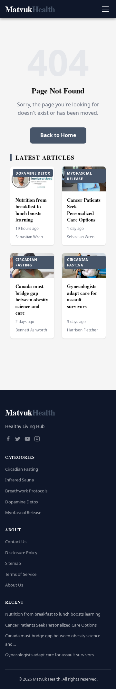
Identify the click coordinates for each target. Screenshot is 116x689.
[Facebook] (8, 439)
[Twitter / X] (18, 439)
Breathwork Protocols (26, 491)
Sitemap (13, 563)
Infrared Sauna (19, 480)
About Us (14, 585)
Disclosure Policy (21, 552)
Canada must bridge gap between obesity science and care (31, 299)
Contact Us (15, 541)
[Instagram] (37, 439)
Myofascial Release (23, 512)
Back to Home (58, 135)
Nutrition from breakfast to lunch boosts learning (31, 209)
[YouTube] (27, 439)
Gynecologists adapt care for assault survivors (82, 296)
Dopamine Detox (21, 502)
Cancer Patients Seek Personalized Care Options (84, 209)
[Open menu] (105, 9)
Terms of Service (20, 574)
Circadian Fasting (21, 469)
